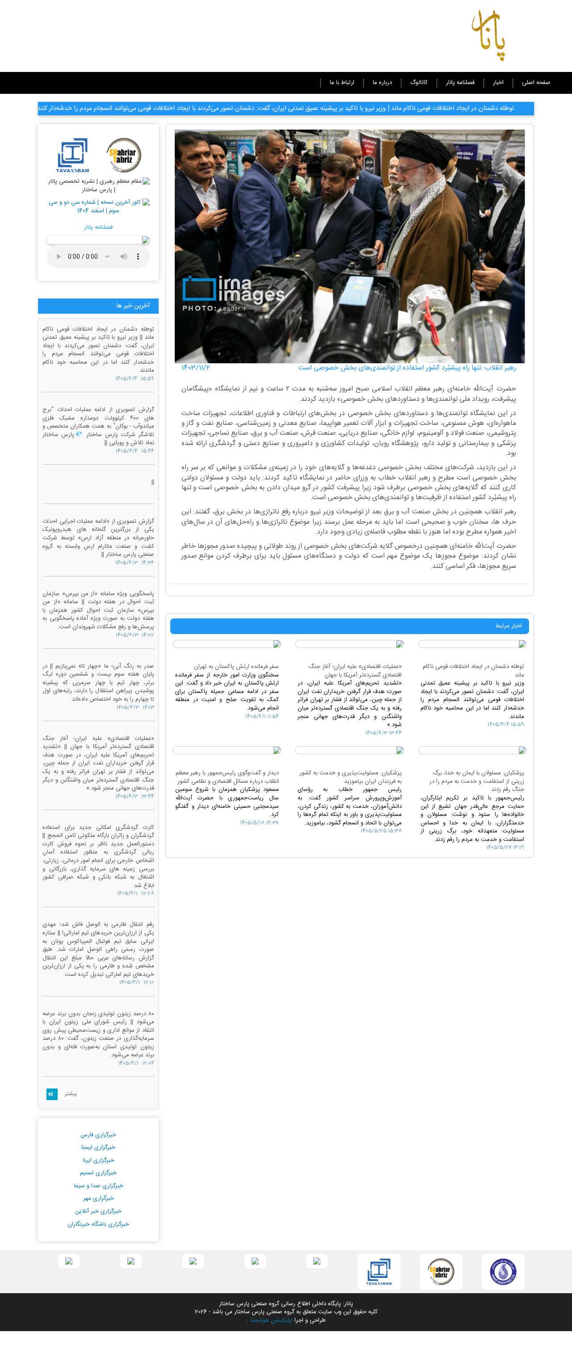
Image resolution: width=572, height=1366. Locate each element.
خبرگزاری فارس (98, 1135)
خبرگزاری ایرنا (98, 1160)
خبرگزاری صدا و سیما (98, 1186)
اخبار (498, 83)
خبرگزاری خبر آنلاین (98, 1211)
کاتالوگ (419, 83)
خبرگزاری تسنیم (98, 1173)
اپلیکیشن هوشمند (271, 1320)
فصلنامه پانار (460, 83)
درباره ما (382, 83)
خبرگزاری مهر (98, 1198)
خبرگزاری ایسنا (98, 1147)
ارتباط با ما (342, 83)
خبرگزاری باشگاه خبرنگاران (98, 1224)
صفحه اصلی (536, 83)
